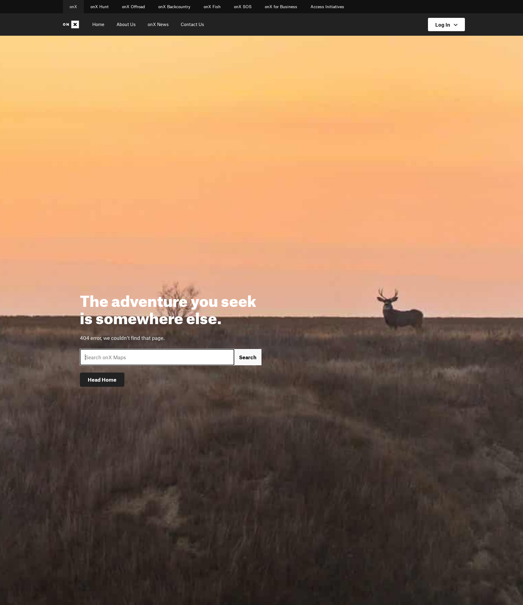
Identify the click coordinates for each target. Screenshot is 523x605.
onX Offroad (133, 6)
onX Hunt (99, 6)
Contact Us (192, 24)
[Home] (72, 24)
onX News (158, 24)
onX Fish (212, 6)
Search (247, 357)
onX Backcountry (174, 6)
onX (73, 6)
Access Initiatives (327, 6)
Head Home (102, 379)
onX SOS (243, 6)
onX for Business (281, 6)
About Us (126, 24)
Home (98, 24)
